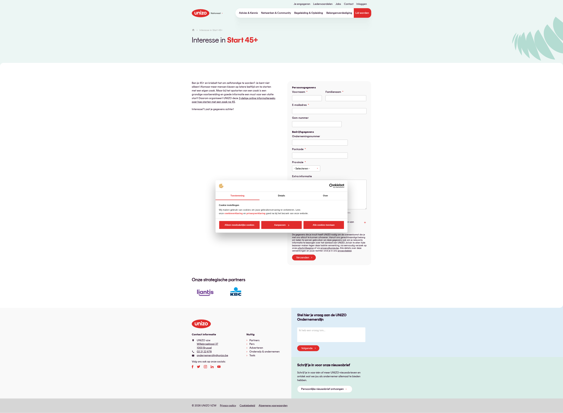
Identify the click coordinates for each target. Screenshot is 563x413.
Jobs (338, 4)
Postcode (297, 149)
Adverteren (256, 347)
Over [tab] (325, 195)
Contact (348, 4)
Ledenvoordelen (323, 4)
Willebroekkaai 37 (207, 344)
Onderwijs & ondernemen (264, 351)
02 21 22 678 (204, 351)
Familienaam (333, 92)
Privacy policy (228, 405)
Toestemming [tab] (237, 195)
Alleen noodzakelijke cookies (239, 225)
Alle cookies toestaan (324, 225)
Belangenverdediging (339, 13)
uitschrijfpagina (305, 248)
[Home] (193, 30)
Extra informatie (302, 176)
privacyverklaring (256, 213)
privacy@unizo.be (329, 248)
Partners (254, 340)
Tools (252, 355)
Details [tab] (281, 195)
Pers (252, 344)
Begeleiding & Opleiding (308, 13)
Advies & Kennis (248, 13)
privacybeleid (344, 250)
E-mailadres (299, 105)
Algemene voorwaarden (273, 405)
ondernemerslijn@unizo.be (212, 355)
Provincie (297, 162)
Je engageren (302, 4)
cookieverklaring (233, 213)
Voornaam (298, 92)
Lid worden (362, 13)
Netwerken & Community (276, 13)
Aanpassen (280, 225)
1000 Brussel (204, 347)
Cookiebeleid (247, 405)
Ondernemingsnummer (306, 136)
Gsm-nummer (300, 117)
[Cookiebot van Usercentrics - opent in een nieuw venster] (331, 186)
